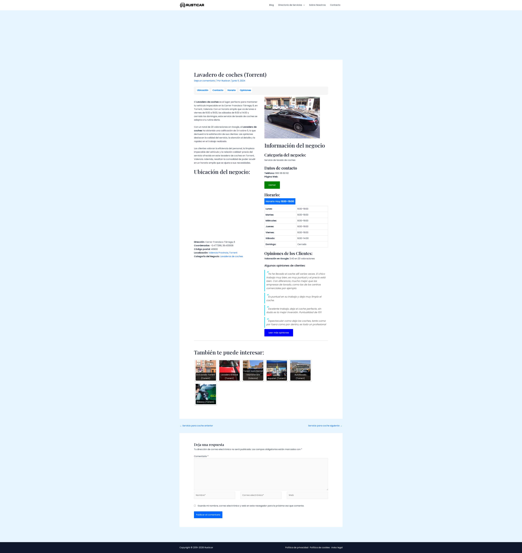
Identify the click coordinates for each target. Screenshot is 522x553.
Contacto (335, 5)
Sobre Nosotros (317, 5)
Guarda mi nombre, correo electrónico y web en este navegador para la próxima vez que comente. (251, 505)
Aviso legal (337, 547)
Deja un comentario (204, 80)
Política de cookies (320, 547)
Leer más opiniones (278, 332)
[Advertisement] (261, 31)
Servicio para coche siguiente (325, 425)
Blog (271, 5)
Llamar (272, 185)
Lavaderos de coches (231, 256)
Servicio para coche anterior (196, 425)
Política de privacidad (296, 547)
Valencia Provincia (218, 252)
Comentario (201, 456)
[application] (303, 5)
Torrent (233, 252)
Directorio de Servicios (290, 5)
